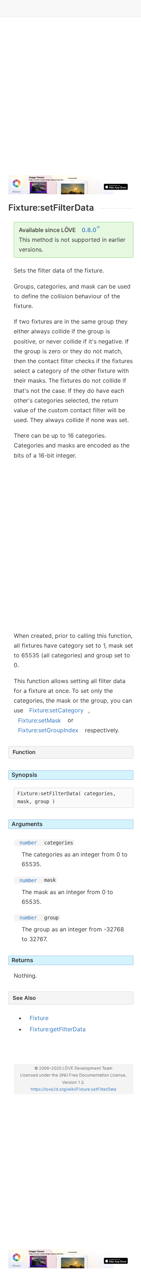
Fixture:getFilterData (58, 1029)
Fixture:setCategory (56, 710)
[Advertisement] (70, 98)
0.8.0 (89, 229)
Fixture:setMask (39, 720)
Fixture (39, 1018)
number (28, 843)
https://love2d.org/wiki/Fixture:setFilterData (73, 1089)
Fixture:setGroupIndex (48, 730)
